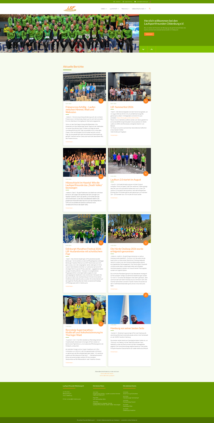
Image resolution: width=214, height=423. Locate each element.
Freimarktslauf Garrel (129, 402)
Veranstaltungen (138, 9)
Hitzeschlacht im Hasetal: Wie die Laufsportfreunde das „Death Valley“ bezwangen (84, 185)
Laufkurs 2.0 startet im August (126, 179)
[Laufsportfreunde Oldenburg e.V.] (69, 9)
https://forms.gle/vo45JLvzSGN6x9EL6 (128, 118)
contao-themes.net (132, 420)
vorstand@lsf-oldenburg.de (142, 1)
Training (124, 9)
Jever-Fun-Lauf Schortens (130, 393)
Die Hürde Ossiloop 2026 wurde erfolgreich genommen (127, 250)
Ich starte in (118, 1)
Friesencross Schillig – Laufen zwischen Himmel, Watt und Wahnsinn (80, 110)
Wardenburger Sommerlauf (131, 397)
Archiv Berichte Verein (107, 373)
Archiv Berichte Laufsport (107, 375)
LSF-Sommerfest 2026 (122, 107)
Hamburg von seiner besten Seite (127, 328)
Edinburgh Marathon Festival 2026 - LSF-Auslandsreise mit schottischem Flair (84, 251)
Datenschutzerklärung (107, 420)
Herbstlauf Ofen (127, 406)
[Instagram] (150, 1)
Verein (103, 9)
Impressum (116, 420)
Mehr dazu (149, 34)
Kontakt (99, 420)
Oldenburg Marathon (129, 410)
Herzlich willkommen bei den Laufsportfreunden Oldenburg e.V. (164, 22)
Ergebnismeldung (128, 1)
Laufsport (113, 9)
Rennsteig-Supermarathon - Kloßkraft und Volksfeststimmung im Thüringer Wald (84, 332)
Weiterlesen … (70, 142)
